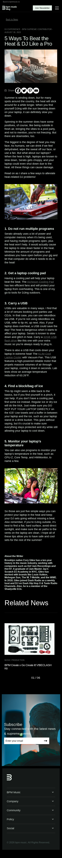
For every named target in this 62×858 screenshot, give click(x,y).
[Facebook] (18, 91)
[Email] (36, 91)
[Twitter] (24, 91)
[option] (31, 646)
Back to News (12, 19)
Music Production (14, 660)
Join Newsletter (42, 8)
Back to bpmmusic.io (11, 2)
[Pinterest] (30, 91)
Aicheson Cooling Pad (40, 281)
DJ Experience (12, 29)
